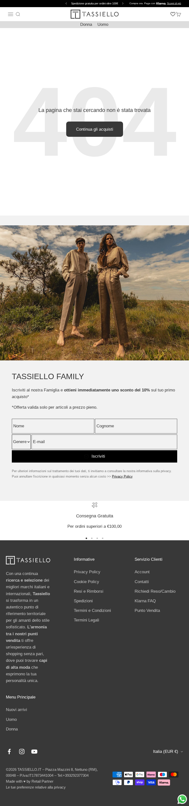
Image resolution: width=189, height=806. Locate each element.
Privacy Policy (122, 476)
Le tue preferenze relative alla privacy (36, 787)
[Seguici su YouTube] (34, 751)
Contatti (142, 581)
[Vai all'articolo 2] (92, 538)
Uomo (102, 24)
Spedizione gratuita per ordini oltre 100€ (94, 3)
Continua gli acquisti (94, 129)
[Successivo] (123, 3)
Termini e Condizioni (92, 610)
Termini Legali (86, 620)
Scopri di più (174, 3)
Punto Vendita (147, 610)
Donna (86, 24)
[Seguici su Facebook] (9, 751)
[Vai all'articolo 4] (102, 538)
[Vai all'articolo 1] (86, 538)
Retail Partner (42, 781)
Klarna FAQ (145, 601)
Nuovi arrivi (16, 709)
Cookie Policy (86, 581)
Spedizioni (83, 601)
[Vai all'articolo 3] (97, 538)
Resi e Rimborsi (88, 591)
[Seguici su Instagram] (21, 751)
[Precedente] (65, 3)
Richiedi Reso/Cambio (155, 591)
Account (142, 572)
